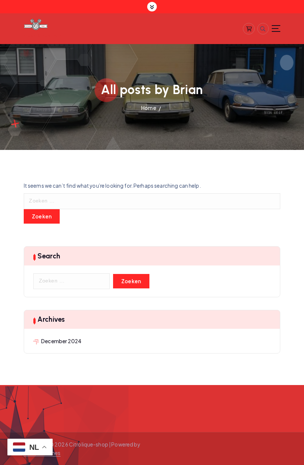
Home (148, 108)
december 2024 (61, 341)
